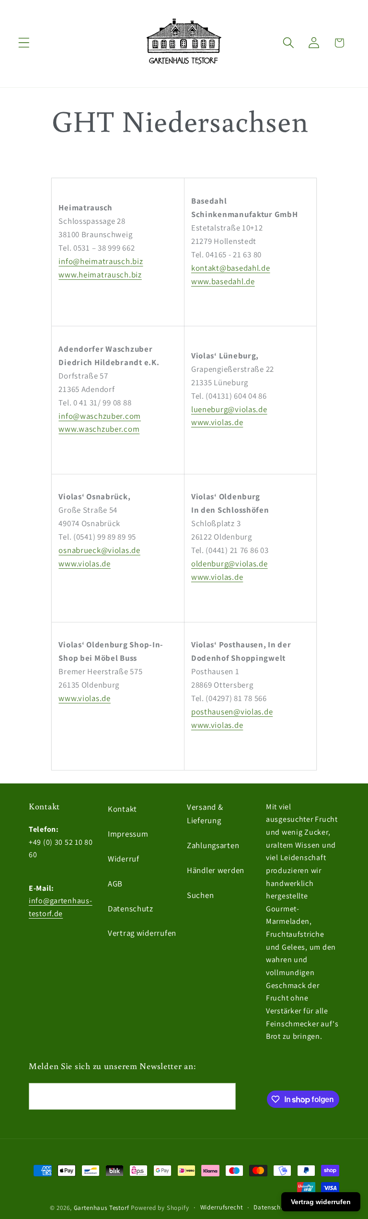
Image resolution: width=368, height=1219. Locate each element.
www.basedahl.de (223, 281)
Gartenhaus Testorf (101, 1208)
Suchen (200, 895)
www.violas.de (217, 422)
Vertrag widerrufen (142, 933)
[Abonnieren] (222, 1096)
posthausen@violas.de (232, 711)
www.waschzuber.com (98, 429)
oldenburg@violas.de (229, 563)
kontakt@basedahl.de (230, 268)
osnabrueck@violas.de (99, 550)
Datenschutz (130, 908)
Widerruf (123, 858)
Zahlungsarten (213, 845)
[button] (24, 43)
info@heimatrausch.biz (100, 261)
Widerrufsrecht (221, 1207)
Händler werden (215, 870)
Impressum (128, 833)
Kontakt (122, 809)
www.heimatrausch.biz (99, 274)
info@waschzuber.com (99, 416)
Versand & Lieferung (205, 814)
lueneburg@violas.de (229, 409)
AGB (115, 883)
